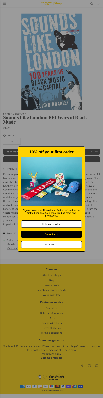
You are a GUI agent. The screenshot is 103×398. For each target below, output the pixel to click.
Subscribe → (51, 234)
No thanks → (51, 245)
